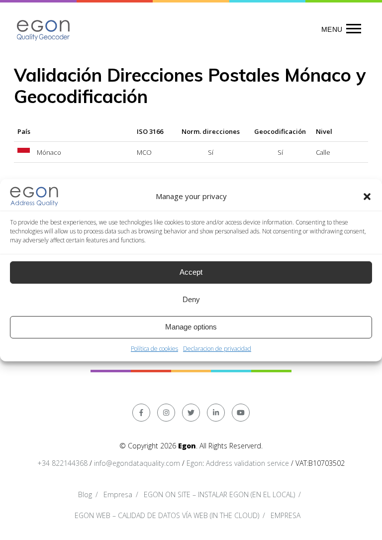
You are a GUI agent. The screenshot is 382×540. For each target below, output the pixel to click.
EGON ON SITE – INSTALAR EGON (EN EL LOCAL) (219, 494)
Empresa (117, 494)
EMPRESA (285, 515)
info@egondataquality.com (137, 463)
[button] (367, 197)
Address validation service (247, 463)
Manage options (191, 327)
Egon (194, 463)
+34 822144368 (62, 463)
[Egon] (44, 29)
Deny (191, 299)
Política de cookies (154, 348)
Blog (85, 494)
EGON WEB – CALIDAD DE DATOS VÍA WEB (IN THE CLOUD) (167, 515)
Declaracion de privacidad (217, 348)
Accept (191, 272)
